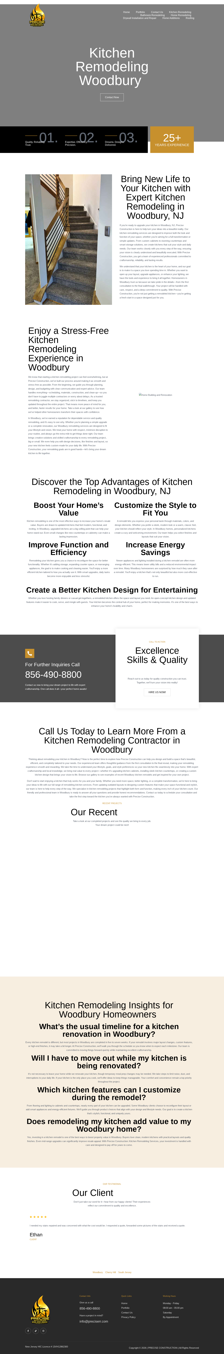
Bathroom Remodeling (152, 15)
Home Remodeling (181, 15)
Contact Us (157, 12)
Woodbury (98, 1272)
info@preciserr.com (94, 1321)
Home (126, 12)
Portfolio (140, 12)
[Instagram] (43, 1331)
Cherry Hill (110, 1272)
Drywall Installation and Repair (139, 18)
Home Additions (171, 18)
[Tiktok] (36, 1331)
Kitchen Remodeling (180, 12)
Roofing (190, 18)
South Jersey (125, 1272)
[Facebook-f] (28, 1331)
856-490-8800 (53, 674)
